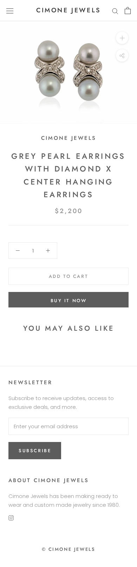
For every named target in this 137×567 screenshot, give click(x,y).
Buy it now (69, 300)
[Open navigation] (9, 10)
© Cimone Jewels (69, 549)
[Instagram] (11, 517)
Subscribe (35, 450)
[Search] (115, 10)
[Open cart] (128, 10)
